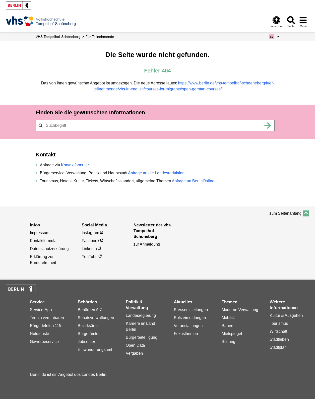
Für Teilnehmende (99, 37)
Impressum (39, 233)
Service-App (41, 310)
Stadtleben (279, 339)
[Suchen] (268, 125)
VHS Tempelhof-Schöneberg (58, 37)
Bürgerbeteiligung (141, 337)
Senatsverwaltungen (96, 318)
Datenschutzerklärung (49, 249)
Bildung (228, 341)
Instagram (90, 233)
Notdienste (39, 334)
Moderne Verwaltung (240, 310)
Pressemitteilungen (191, 310)
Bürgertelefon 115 (45, 326)
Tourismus (279, 323)
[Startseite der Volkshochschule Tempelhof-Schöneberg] (41, 21)
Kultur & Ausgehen (286, 315)
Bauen (227, 326)
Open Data (135, 345)
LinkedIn (89, 249)
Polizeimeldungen (190, 318)
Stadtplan (278, 347)
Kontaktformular (75, 165)
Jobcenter (86, 341)
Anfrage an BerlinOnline (193, 181)
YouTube (90, 257)
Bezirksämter (89, 326)
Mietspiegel (232, 334)
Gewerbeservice (44, 341)
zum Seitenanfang (285, 213)
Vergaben (134, 353)
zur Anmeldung (146, 244)
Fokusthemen (186, 334)
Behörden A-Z (90, 310)
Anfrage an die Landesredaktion (156, 173)
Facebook (90, 241)
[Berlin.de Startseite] (18, 5)
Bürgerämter (89, 334)
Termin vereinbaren (47, 318)
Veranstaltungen (188, 326)
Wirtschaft (278, 331)
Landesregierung (141, 315)
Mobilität (229, 318)
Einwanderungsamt (95, 349)
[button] (274, 36)
